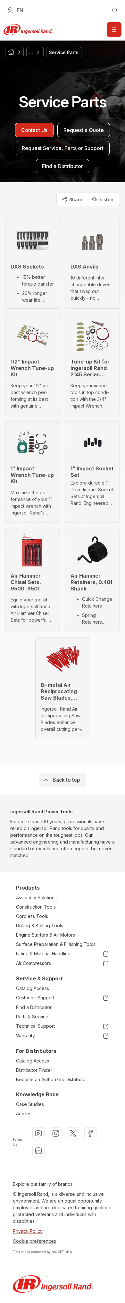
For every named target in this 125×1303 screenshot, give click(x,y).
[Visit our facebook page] (90, 1133)
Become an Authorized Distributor (51, 1079)
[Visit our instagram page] (56, 1133)
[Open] (114, 29)
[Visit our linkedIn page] (38, 1151)
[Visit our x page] (73, 1133)
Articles (23, 1113)
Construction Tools (36, 907)
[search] (114, 10)
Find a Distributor (34, 1007)
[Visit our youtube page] (38, 1133)
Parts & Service (32, 1016)
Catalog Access (32, 988)
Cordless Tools (32, 916)
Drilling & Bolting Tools (39, 925)
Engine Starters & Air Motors (45, 935)
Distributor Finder (34, 1070)
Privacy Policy (28, 1231)
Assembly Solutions (36, 897)
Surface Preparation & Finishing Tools (56, 944)
